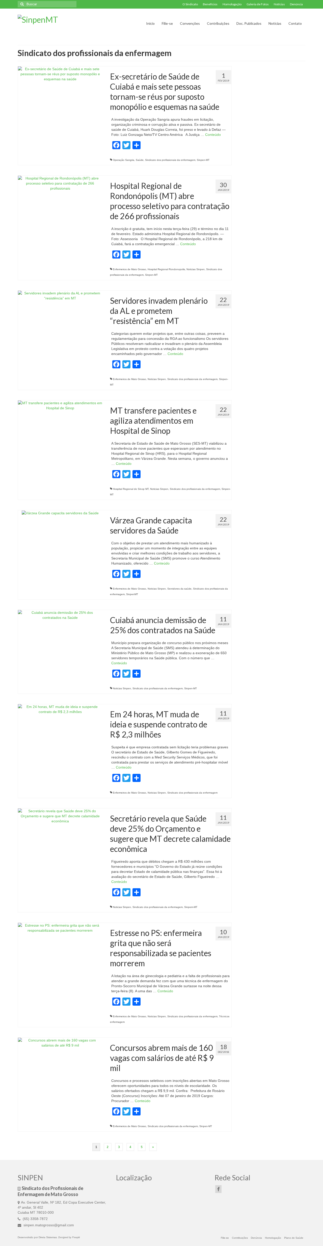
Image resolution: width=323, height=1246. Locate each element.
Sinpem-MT (190, 907)
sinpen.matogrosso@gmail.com (48, 1225)
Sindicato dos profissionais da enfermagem (170, 160)
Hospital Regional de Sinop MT (131, 489)
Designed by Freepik (69, 1237)
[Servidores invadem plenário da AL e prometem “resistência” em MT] (60, 295)
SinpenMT (132, 594)
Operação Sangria (123, 160)
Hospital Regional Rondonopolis (166, 269)
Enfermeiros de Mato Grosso (129, 269)
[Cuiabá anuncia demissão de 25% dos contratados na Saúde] (60, 615)
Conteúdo (213, 135)
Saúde (140, 160)
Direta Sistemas (48, 1237)
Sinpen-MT (203, 160)
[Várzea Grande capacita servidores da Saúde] (60, 513)
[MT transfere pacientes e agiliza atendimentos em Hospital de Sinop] (60, 405)
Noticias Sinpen (195, 269)
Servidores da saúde (179, 588)
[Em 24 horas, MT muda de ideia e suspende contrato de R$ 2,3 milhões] (60, 709)
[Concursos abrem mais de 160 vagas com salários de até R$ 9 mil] (60, 1042)
